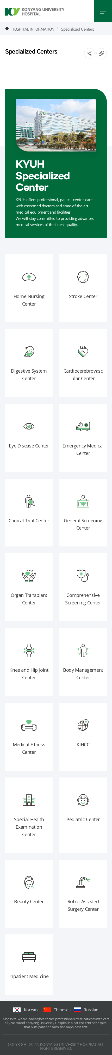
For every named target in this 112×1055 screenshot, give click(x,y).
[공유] (89, 53)
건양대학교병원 (35, 12)
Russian (91, 1010)
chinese (61, 1010)
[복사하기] (101, 53)
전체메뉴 (103, 11)
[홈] (7, 28)
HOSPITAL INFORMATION (32, 28)
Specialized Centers (77, 28)
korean (31, 1010)
